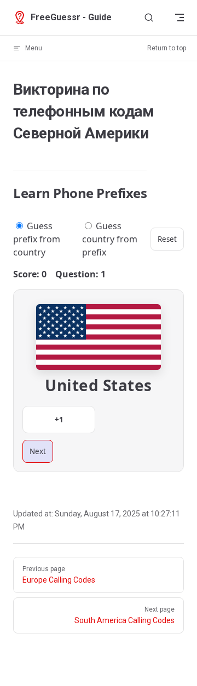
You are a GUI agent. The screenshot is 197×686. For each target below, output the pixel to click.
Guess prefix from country (36, 239)
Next (38, 451)
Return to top (166, 48)
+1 (59, 420)
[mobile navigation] (179, 17)
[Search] (149, 18)
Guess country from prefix (109, 239)
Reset (167, 239)
